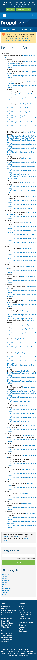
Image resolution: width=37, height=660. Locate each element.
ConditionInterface (29, 132)
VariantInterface (26, 158)
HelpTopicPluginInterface (23, 353)
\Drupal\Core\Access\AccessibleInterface (20, 401)
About (3, 631)
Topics (4, 576)
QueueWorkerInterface (27, 276)
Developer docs (6, 625)
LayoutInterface (26, 222)
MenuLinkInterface (26, 248)
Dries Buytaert (23, 655)
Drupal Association (7, 635)
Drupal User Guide (7, 623)
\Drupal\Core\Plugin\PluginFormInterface (20, 116)
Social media (5, 608)
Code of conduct (24, 618)
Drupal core (22, 625)
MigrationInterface (28, 469)
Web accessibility (6, 633)
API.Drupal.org (5, 627)
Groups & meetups (25, 614)
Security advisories (7, 612)
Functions (5, 580)
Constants (5, 582)
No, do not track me (23, 9)
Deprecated (6, 590)
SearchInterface (26, 503)
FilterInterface (30, 321)
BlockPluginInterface (26, 104)
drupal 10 (5, 29)
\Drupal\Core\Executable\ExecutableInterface (21, 94)
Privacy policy (5, 641)
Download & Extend (26, 622)
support (17, 536)
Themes (21, 629)
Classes (4, 578)
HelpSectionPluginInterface (24, 339)
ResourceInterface (25, 493)
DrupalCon (22, 616)
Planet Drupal (5, 606)
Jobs (2, 614)
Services (5, 592)
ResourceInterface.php (21, 29)
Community (23, 604)
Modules (22, 627)
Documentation (6, 618)
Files (3, 586)
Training (21, 608)
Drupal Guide (5, 621)
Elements (5, 594)
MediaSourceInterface (24, 405)
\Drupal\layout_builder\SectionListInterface (21, 391)
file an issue (7, 536)
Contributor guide (25, 612)
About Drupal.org (6, 637)
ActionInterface (25, 92)
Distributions (23, 631)
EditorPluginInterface (28, 311)
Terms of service (6, 639)
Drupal (23, 653)
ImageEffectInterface (23, 371)
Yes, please (10, 9)
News (3, 604)
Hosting (21, 610)
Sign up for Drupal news (8, 610)
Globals (4, 584)
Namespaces (6, 588)
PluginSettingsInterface (26, 182)
